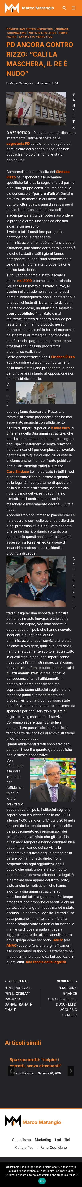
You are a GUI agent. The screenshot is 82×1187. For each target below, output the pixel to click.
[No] (77, 1174)
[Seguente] (71, 1071)
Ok (42, 1181)
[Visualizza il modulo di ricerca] (64, 8)
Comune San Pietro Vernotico (29, 29)
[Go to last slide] (11, 1071)
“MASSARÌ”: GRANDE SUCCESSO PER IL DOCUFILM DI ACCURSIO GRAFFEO (62, 998)
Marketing (43, 1140)
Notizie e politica (43, 32)
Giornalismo (17, 32)
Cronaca (62, 29)
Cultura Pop (24, 1148)
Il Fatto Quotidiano (52, 1148)
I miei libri (62, 1140)
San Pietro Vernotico (35, 36)
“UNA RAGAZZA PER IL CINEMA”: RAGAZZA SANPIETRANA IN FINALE (19, 996)
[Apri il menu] (73, 8)
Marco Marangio (20, 83)
